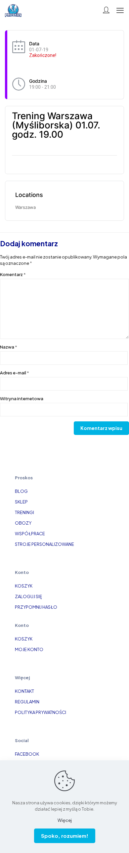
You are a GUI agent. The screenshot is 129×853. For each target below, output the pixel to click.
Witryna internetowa (21, 398)
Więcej (65, 820)
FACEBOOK (27, 754)
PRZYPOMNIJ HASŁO (36, 607)
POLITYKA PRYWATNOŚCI (40, 712)
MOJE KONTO (29, 649)
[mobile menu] (120, 10)
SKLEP (21, 501)
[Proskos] (13, 10)
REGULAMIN (27, 701)
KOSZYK (23, 586)
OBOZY (23, 523)
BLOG (21, 491)
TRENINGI (24, 512)
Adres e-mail (14, 372)
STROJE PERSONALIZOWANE (44, 544)
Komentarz (13, 274)
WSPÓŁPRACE (30, 533)
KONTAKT (24, 691)
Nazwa (8, 347)
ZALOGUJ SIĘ (28, 596)
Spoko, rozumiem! (64, 835)
